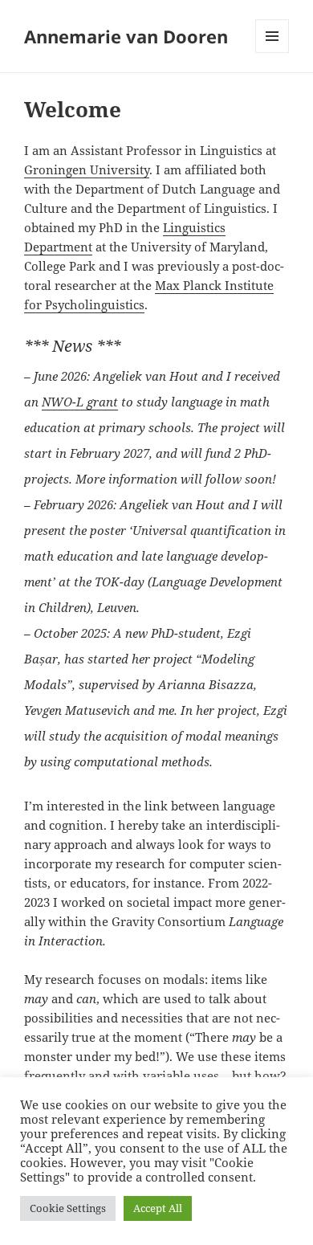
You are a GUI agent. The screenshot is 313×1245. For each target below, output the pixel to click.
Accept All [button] (157, 1208)
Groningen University (86, 169)
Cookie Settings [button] (68, 1208)
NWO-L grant (80, 402)
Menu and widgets (272, 52)
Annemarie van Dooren (126, 36)
